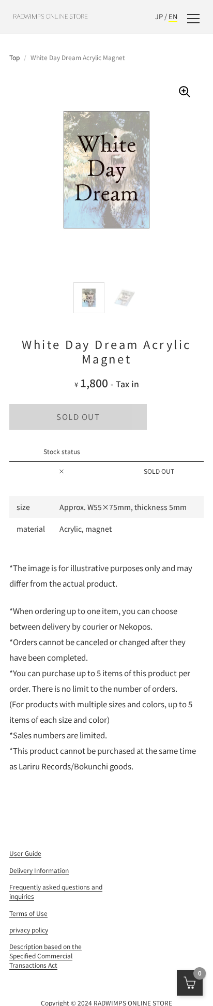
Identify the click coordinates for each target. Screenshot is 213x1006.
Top (14, 57)
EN (173, 16)
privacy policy (28, 929)
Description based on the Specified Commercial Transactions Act (45, 955)
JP (159, 16)
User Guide (25, 853)
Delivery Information (39, 870)
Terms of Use (28, 913)
